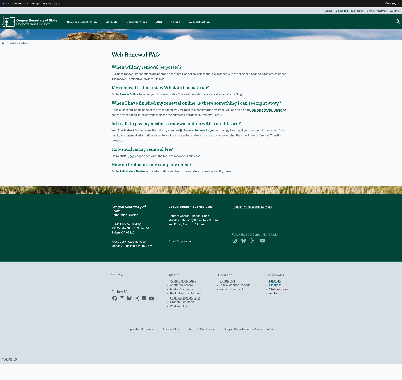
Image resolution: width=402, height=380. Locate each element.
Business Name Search (266, 109)
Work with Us (178, 306)
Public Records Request (185, 293)
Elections (357, 10)
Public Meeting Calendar (235, 285)
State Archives (377, 10)
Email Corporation (180, 241)
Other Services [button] (138, 22)
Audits (394, 10)
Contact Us (227, 280)
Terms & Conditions (201, 329)
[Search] (397, 21)
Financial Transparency (185, 297)
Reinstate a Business (134, 171)
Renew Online (129, 94)
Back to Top (10, 359)
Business (342, 10)
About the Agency (181, 285)
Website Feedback (232, 289)
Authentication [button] (201, 22)
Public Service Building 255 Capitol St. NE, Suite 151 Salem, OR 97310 (130, 228)
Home (328, 10)
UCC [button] (161, 22)
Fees (131, 156)
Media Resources (181, 289)
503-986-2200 (203, 206)
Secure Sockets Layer (199, 130)
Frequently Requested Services (252, 206)
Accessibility (171, 329)
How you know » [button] (51, 4)
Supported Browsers (140, 329)
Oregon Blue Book (182, 302)
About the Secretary (183, 280)
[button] (391, 4)
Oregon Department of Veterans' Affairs (249, 329)
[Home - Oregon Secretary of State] (3, 43)
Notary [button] (177, 22)
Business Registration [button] (84, 22)
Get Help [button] (113, 22)
